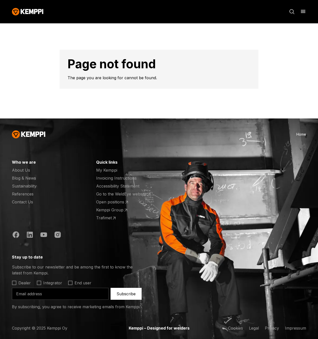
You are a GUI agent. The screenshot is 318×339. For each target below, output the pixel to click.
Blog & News (24, 178)
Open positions (115, 202)
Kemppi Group (115, 210)
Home (301, 134)
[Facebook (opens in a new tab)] (16, 235)
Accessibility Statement (117, 186)
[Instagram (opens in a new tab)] (58, 235)
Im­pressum (295, 328)
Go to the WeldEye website (121, 194)
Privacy (272, 328)
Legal (254, 328)
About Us (21, 170)
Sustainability (24, 186)
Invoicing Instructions (116, 178)
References (23, 193)
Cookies (235, 328)
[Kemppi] (27, 11)
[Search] (292, 12)
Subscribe (126, 293)
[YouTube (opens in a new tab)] (44, 235)
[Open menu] (303, 11)
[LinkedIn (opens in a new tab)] (30, 235)
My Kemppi (106, 170)
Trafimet (115, 218)
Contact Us (22, 201)
